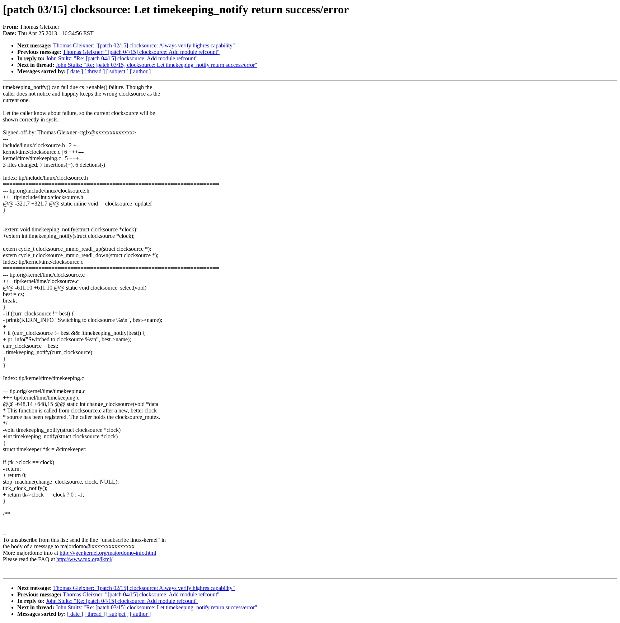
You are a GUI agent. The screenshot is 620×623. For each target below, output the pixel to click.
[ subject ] (117, 71)
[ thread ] (94, 71)
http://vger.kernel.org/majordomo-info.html (108, 553)
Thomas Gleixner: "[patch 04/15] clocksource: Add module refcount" (141, 52)
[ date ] (75, 71)
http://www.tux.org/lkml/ (84, 559)
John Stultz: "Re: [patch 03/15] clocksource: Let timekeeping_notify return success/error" (156, 65)
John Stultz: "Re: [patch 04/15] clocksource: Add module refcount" (122, 58)
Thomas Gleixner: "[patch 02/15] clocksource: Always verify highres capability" (144, 45)
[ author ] (140, 71)
